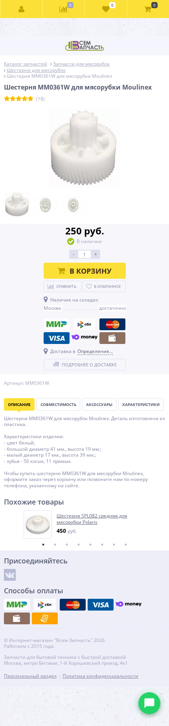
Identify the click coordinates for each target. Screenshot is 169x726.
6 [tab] (102, 545)
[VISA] (57, 338)
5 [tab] (90, 545)
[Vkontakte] (10, 575)
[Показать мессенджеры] (149, 703)
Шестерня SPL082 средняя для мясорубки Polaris (92, 519)
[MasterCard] (112, 324)
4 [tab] (79, 545)
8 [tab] (126, 545)
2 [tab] (55, 545)
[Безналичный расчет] (45, 618)
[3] (19, 98)
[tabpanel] (85, 524)
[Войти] (21, 9)
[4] (25, 98)
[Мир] (57, 324)
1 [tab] (43, 545)
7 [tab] (114, 545)
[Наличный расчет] (112, 338)
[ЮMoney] (84, 338)
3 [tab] (67, 545)
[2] (13, 98)
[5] (30, 98)
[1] (7, 98)
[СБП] (84, 324)
